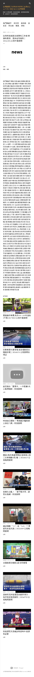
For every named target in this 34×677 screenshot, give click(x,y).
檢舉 (20, 234)
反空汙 (12, 91)
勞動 (12, 275)
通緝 (29, 84)
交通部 (25, 248)
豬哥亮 (7, 236)
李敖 (22, 101)
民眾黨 (7, 278)
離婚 (24, 215)
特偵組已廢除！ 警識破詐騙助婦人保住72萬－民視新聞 (16, 422)
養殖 (24, 185)
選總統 (8, 261)
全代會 (12, 193)
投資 (17, 96)
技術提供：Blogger (19, 668)
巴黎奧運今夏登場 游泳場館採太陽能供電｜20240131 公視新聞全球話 (16, 352)
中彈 (19, 84)
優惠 (17, 176)
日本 (14, 246)
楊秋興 (13, 273)
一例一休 (24, 127)
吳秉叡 (15, 122)
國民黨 (22, 96)
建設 (18, 135)
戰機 (9, 127)
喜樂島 (7, 91)
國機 (12, 127)
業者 (22, 105)
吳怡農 (19, 282)
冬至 (26, 275)
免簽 (25, 246)
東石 (20, 263)
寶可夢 (13, 168)
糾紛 (19, 171)
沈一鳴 (21, 278)
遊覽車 (16, 248)
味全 (4, 261)
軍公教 (19, 188)
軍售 (28, 125)
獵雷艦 (20, 202)
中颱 (12, 181)
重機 (12, 152)
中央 (14, 154)
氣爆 (6, 171)
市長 (25, 253)
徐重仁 (18, 161)
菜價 (19, 181)
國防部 (15, 108)
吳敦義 (18, 222)
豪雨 (27, 110)
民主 (29, 268)
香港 (15, 244)
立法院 (8, 244)
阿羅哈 (7, 183)
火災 (24, 168)
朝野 (9, 144)
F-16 (6, 144)
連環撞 (25, 239)
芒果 (9, 120)
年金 (7, 224)
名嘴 (6, 251)
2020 (24, 118)
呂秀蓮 (8, 263)
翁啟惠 (5, 135)
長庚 (6, 232)
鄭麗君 (25, 202)
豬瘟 (17, 86)
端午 (9, 125)
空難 (4, 205)
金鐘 (17, 200)
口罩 (4, 280)
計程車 (28, 130)
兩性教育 (26, 261)
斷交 (6, 229)
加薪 (23, 188)
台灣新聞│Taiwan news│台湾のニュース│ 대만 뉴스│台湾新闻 (17, 8)
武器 (22, 125)
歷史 (29, 251)
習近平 (13, 120)
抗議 (27, 270)
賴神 (24, 263)
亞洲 (9, 166)
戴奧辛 (26, 200)
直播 (15, 261)
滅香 (17, 178)
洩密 (29, 115)
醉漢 (25, 105)
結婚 (16, 171)
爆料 (4, 139)
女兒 (7, 142)
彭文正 (13, 263)
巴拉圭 (28, 222)
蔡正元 (20, 98)
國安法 (8, 217)
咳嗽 (25, 280)
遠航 (29, 108)
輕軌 (9, 173)
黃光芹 (28, 86)
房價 (22, 137)
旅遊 (22, 246)
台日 (7, 246)
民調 (20, 118)
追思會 (15, 241)
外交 (20, 224)
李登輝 (18, 101)
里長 (19, 115)
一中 (12, 144)
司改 (17, 130)
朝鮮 (6, 207)
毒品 (11, 103)
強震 (27, 217)
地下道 (13, 173)
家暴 (4, 142)
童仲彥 (28, 139)
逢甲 (27, 168)
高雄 (16, 232)
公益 (20, 273)
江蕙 (12, 232)
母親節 (20, 122)
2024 (17, 185)
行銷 (7, 161)
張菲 (27, 198)
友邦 (11, 227)
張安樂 (8, 195)
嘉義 (11, 241)
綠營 (6, 185)
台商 (24, 156)
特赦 (22, 103)
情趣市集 (21, 113)
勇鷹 (23, 282)
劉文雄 (20, 232)
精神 (4, 195)
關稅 (12, 81)
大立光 (15, 253)
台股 (22, 164)
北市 (12, 137)
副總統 (20, 241)
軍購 (25, 125)
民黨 (29, 154)
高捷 (21, 229)
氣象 (25, 159)
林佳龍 (8, 115)
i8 (23, 195)
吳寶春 (26, 88)
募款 (7, 105)
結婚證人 (21, 251)
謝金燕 (20, 152)
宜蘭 (4, 256)
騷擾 (9, 190)
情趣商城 (16, 149)
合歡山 (8, 215)
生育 (11, 149)
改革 (24, 224)
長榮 (4, 265)
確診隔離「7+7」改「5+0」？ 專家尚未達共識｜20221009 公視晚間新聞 (16, 528)
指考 (14, 229)
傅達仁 (13, 210)
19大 (7, 202)
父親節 (5, 125)
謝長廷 (18, 246)
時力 (20, 239)
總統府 (22, 207)
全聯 (22, 161)
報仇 (27, 236)
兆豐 (15, 144)
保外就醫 (27, 103)
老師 (17, 139)
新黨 (4, 217)
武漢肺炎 (27, 278)
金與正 (14, 282)
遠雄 (15, 202)
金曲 (13, 147)
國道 (16, 152)
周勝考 (25, 152)
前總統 (20, 227)
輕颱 (15, 183)
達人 (24, 234)
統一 (7, 149)
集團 (7, 86)
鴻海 (19, 164)
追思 (11, 176)
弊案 (19, 144)
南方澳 (20, 270)
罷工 (21, 86)
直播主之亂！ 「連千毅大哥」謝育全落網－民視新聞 (16, 493)
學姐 (20, 265)
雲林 (15, 113)
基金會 (12, 105)
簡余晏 (13, 217)
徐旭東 (21, 147)
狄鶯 (9, 268)
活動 (24, 273)
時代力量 (22, 132)
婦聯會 (25, 173)
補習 (24, 139)
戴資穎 (26, 181)
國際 (8, 69)
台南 (14, 239)
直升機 (28, 135)
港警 (28, 258)
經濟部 (16, 234)
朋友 (25, 144)
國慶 (28, 195)
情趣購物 (27, 96)
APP (28, 178)
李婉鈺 (5, 248)
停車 (17, 173)
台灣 (24, 120)
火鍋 (17, 207)
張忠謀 (5, 198)
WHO (10, 282)
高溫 (17, 159)
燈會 (24, 86)
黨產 (4, 98)
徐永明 (18, 210)
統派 (28, 147)
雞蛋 (15, 98)
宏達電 (13, 190)
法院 (21, 130)
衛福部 (26, 149)
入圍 (17, 147)
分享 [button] (4, 66)
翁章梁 (15, 219)
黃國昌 (26, 142)
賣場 (20, 173)
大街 (17, 168)
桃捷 (24, 229)
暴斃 (16, 84)
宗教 (14, 178)
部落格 (7, 101)
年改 (22, 115)
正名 (14, 185)
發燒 (28, 280)
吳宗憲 (8, 258)
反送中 (28, 263)
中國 (6, 120)
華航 (24, 270)
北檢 (25, 115)
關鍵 (9, 248)
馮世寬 (8, 205)
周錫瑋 (12, 113)
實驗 (9, 84)
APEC (13, 205)
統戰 (12, 268)
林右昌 (5, 156)
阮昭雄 (16, 265)
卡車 (4, 241)
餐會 (4, 105)
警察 (15, 137)
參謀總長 (16, 278)
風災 (15, 142)
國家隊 (26, 287)
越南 (19, 81)
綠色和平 (14, 125)
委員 (19, 244)
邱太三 (7, 108)
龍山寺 (25, 178)
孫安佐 (25, 98)
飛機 (19, 108)
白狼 (28, 193)
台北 (27, 227)
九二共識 (26, 91)
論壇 (12, 270)
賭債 (22, 171)
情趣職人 (16, 224)
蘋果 (28, 159)
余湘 (16, 275)
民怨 (14, 118)
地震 (20, 217)
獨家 (15, 188)
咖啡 (29, 171)
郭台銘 (11, 26)
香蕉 (26, 84)
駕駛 (27, 176)
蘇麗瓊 (17, 212)
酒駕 (22, 108)
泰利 (24, 183)
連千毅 (20, 261)
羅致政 (10, 122)
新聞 (27, 232)
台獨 (20, 195)
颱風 (17, 26)
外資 (7, 103)
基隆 (9, 156)
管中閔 (26, 101)
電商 (14, 161)
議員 (12, 115)
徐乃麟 (8, 200)
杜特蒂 (10, 198)
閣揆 (22, 181)
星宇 (27, 256)
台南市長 (9, 219)
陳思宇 (18, 93)
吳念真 (26, 161)
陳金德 (26, 207)
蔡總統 (10, 222)
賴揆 (14, 222)
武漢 (7, 280)
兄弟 (14, 207)
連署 (15, 91)
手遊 (4, 253)
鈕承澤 (16, 88)
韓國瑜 (23, 81)
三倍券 (8, 285)
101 (27, 229)
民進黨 (8, 98)
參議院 (18, 287)
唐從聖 (13, 200)
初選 (18, 219)
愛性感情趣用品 (10, 287)
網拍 (12, 261)
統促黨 (16, 195)
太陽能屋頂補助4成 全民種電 (15, 563)
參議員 (5, 127)
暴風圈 (12, 183)
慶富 (22, 210)
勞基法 (20, 183)
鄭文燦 (5, 118)
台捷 (22, 287)
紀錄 (26, 268)
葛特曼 (20, 91)
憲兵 (10, 159)
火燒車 (5, 173)
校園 (12, 98)
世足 (14, 86)
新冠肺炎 (16, 280)
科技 (6, 166)
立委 (4, 270)
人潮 (4, 161)
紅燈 (12, 195)
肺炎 (23, 26)
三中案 (22, 212)
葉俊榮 (27, 190)
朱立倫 (26, 244)
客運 (20, 248)
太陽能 (26, 166)
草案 (4, 176)
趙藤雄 (15, 135)
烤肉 (24, 198)
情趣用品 (6, 88)
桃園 (14, 103)
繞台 (27, 224)
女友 (20, 156)
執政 (11, 154)
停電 (7, 193)
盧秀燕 (25, 265)
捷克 (25, 285)
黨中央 (8, 270)
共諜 (16, 251)
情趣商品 (9, 253)
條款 (22, 193)
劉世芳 (23, 135)
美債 (15, 81)
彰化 (6, 152)
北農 (22, 219)
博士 (12, 265)
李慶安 (5, 132)
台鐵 (9, 181)
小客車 (7, 113)
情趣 (19, 105)
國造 (15, 127)
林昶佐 (24, 258)
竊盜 (6, 168)
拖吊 (26, 171)
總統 (24, 227)
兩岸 (4, 149)
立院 (21, 154)
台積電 (26, 164)
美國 (11, 246)
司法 (12, 244)
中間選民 (8, 273)
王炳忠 (28, 215)
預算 (4, 115)
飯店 (12, 248)
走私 (4, 110)
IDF (11, 147)
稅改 (15, 181)
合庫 (6, 212)
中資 (15, 270)
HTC (18, 190)
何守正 (20, 215)
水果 (15, 115)
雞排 (25, 193)
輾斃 (19, 268)
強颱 (21, 185)
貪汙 (17, 154)
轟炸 (22, 84)
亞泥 (4, 147)
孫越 (11, 101)
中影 (28, 113)
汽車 (11, 110)
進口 (11, 139)
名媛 (12, 84)
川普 (21, 120)
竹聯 (14, 198)
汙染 (11, 130)
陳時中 (21, 280)
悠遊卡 (5, 188)
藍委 (29, 144)
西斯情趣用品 (19, 166)
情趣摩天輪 (26, 122)
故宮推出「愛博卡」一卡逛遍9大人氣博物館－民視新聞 (16, 387)
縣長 (28, 253)
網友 (11, 108)
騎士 (28, 239)
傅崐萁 (8, 137)
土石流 (20, 110)
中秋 (24, 130)
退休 (21, 139)
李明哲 (12, 142)
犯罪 (4, 86)
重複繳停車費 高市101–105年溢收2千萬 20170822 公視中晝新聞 (17, 316)
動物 (6, 96)
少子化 (21, 149)
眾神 (6, 234)
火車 (17, 239)
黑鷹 (11, 278)
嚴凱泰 (21, 88)
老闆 (22, 236)
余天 (11, 224)
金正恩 (17, 205)
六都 (17, 273)
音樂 (9, 232)
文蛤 (6, 84)
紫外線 (21, 159)
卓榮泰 (7, 93)
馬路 (21, 168)
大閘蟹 (21, 200)
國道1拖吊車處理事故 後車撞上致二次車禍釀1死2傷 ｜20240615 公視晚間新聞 (17, 457)
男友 (17, 156)
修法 (7, 164)
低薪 (14, 236)
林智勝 (10, 207)
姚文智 (10, 132)
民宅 (16, 110)
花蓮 (24, 217)
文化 (20, 178)
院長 (27, 241)
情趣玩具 (24, 93)
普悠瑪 (11, 88)
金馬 (9, 212)
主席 (17, 120)
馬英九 (15, 227)
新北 (22, 244)
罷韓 (19, 275)
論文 (17, 263)
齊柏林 (28, 234)
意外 (12, 171)
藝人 (22, 253)
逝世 (14, 176)
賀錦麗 (7, 290)
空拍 (12, 251)
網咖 (17, 198)
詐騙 (11, 86)
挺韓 (22, 275)
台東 (14, 159)
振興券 (13, 285)
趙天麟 (8, 210)
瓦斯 (9, 171)
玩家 (9, 168)
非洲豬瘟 (13, 93)
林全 (24, 241)
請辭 (17, 217)
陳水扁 (18, 103)
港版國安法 (20, 285)
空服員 (8, 265)
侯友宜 (10, 118)
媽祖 (6, 268)
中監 (15, 105)
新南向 (28, 156)
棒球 (7, 227)
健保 (9, 251)
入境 (28, 173)
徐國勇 (12, 202)
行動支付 (11, 188)
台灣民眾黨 (18, 258)
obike (17, 229)
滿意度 (26, 219)
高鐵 (7, 241)
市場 (29, 246)
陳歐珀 (13, 256)
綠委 (22, 144)
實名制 (5, 282)
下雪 (12, 215)
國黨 (26, 154)
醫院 (6, 275)
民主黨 (16, 290)
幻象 (28, 202)
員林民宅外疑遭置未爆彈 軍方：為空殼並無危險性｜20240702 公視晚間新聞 (16, 597)
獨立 (27, 120)
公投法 (10, 185)
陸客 (25, 210)
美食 (11, 161)
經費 (9, 152)
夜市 (24, 256)
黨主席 (13, 156)
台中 (25, 113)
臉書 (7, 147)
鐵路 (20, 256)
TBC (14, 101)
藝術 (14, 130)
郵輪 (12, 166)
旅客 (21, 176)
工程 (17, 118)
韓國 (24, 205)
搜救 (4, 137)
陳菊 (25, 108)
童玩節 (8, 256)
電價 (16, 268)
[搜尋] (30, 3)
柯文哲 (16, 23)
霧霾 (25, 212)
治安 (19, 137)
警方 (6, 190)
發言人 (10, 135)
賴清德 (23, 23)
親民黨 (27, 132)
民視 (24, 232)
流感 (22, 142)
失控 (14, 96)
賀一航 (10, 96)
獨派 (25, 147)
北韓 (21, 205)
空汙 (24, 176)
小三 (25, 137)
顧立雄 (10, 229)
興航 (7, 110)
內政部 (10, 178)
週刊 (29, 137)
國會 (19, 127)
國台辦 (7, 154)
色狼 (7, 139)
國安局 (22, 190)
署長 (27, 188)
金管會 (28, 185)
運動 (17, 256)
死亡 (19, 142)
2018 (4, 224)
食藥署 (5, 181)
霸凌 (25, 251)
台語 (11, 236)
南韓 (9, 275)
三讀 (7, 176)
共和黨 (12, 290)
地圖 (18, 125)
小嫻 (15, 215)
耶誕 (12, 212)
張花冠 (7, 130)
